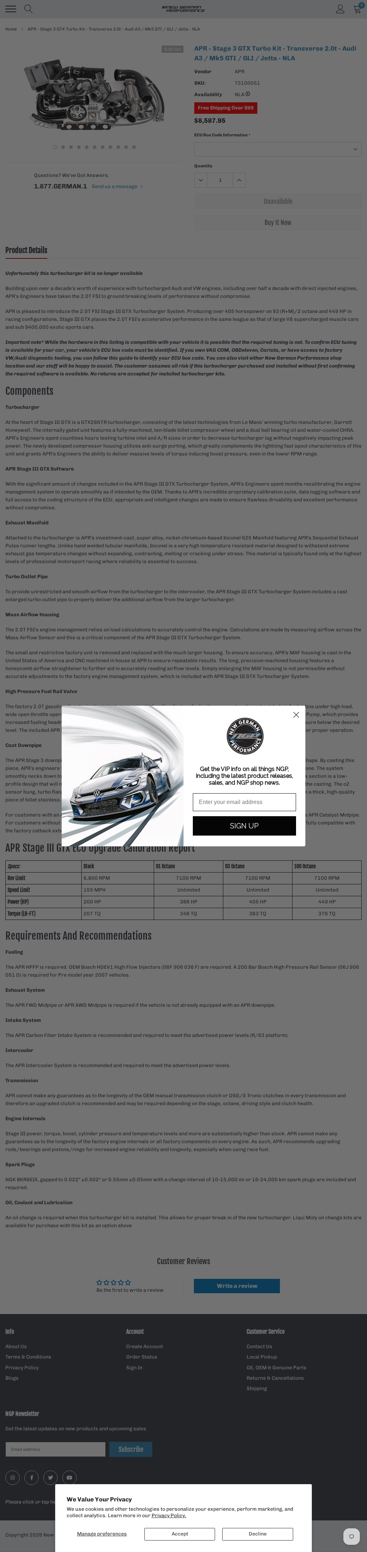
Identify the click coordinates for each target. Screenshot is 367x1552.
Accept (180, 1534)
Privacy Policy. (169, 1516)
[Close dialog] (296, 715)
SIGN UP (244, 826)
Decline (258, 1534)
